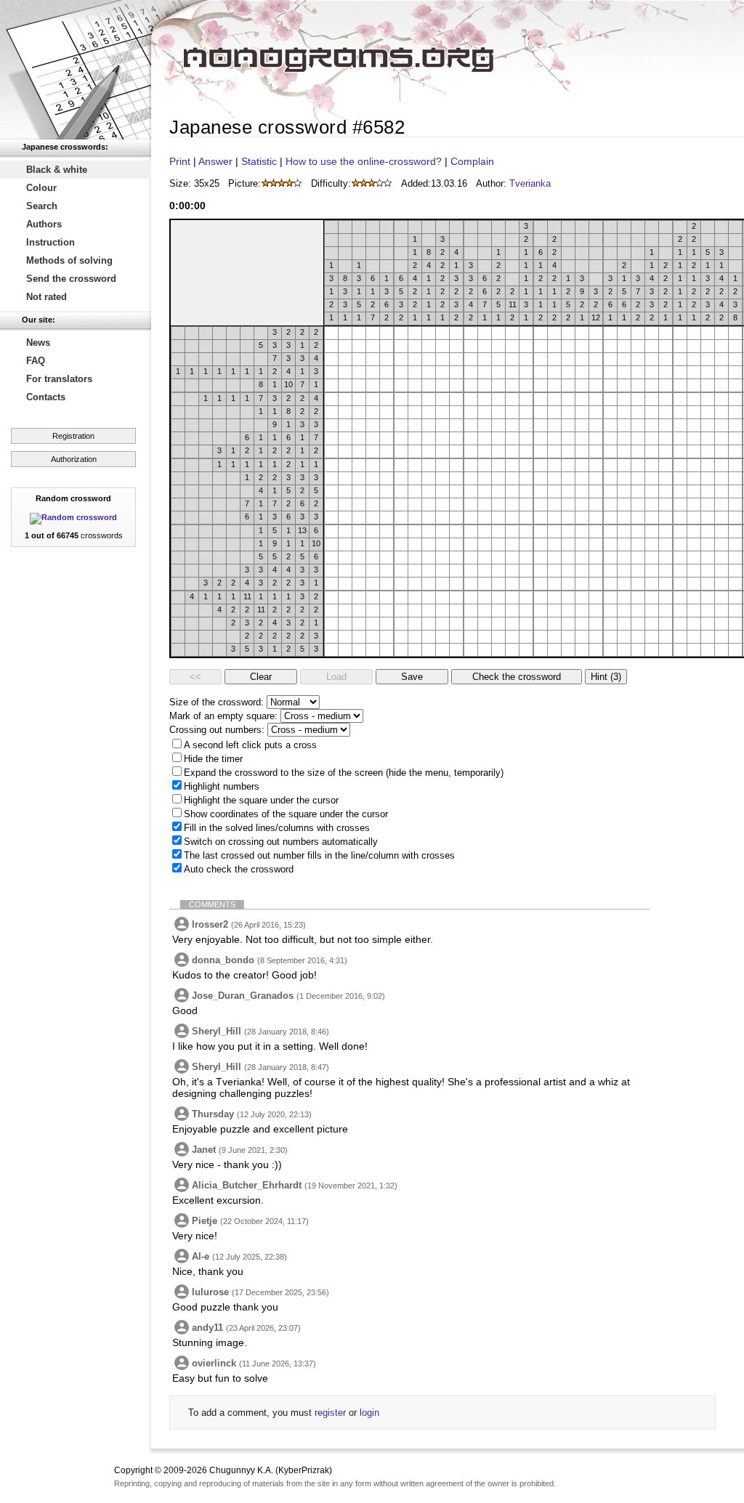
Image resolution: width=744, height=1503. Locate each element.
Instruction (50, 242)
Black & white (56, 169)
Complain (472, 161)
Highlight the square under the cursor (261, 800)
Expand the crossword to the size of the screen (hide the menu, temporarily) (344, 772)
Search (41, 205)
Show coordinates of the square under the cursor (286, 814)
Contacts (45, 397)
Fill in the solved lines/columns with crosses (277, 827)
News (38, 342)
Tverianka (530, 183)
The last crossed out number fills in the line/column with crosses (319, 855)
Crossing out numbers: (216, 729)
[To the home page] (75, 69)
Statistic (259, 161)
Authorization (74, 459)
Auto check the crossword (239, 869)
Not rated (46, 296)
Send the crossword (71, 278)
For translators (59, 378)
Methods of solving (69, 260)
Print (179, 161)
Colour (41, 187)
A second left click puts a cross (250, 745)
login (369, 1412)
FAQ (35, 360)
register (330, 1412)
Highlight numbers (221, 786)
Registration (73, 436)
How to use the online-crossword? (364, 161)
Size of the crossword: (216, 702)
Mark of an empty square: (223, 715)
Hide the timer (213, 758)
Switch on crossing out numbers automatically (281, 841)
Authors (44, 224)
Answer (215, 161)
